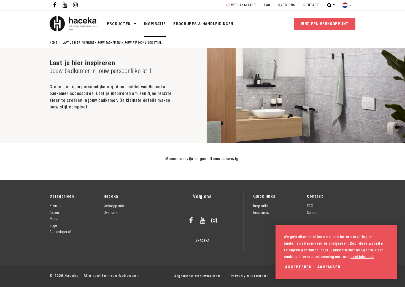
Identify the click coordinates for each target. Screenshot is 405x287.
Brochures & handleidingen (203, 23)
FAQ (267, 5)
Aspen (54, 212)
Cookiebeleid (292, 276)
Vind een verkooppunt (325, 23)
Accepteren (298, 266)
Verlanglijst (243, 5)
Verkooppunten (115, 206)
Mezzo (55, 219)
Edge (53, 225)
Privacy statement (250, 276)
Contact (311, 5)
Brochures (261, 212)
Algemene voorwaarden (197, 276)
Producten (119, 23)
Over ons (287, 5)
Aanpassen (329, 266)
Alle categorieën (62, 232)
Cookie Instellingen (335, 276)
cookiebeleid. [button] (362, 256)
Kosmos (55, 206)
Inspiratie (155, 23)
